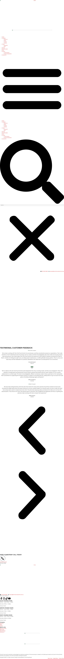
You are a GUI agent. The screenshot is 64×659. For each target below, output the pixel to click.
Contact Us (4, 138)
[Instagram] (4, 598)
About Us (5, 39)
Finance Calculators (8, 53)
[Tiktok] (6, 598)
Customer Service (3, 561)
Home (3, 36)
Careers (5, 126)
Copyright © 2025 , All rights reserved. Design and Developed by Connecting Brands (16, 657)
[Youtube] (9, 598)
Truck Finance (6, 52)
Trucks (3, 44)
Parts (3, 50)
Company (4, 38)
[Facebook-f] (1, 598)
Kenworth (6, 45)
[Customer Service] (2, 558)
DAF (5, 46)
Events (5, 41)
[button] (32, 88)
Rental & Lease (5, 132)
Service (3, 47)
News (5, 40)
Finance (3, 51)
